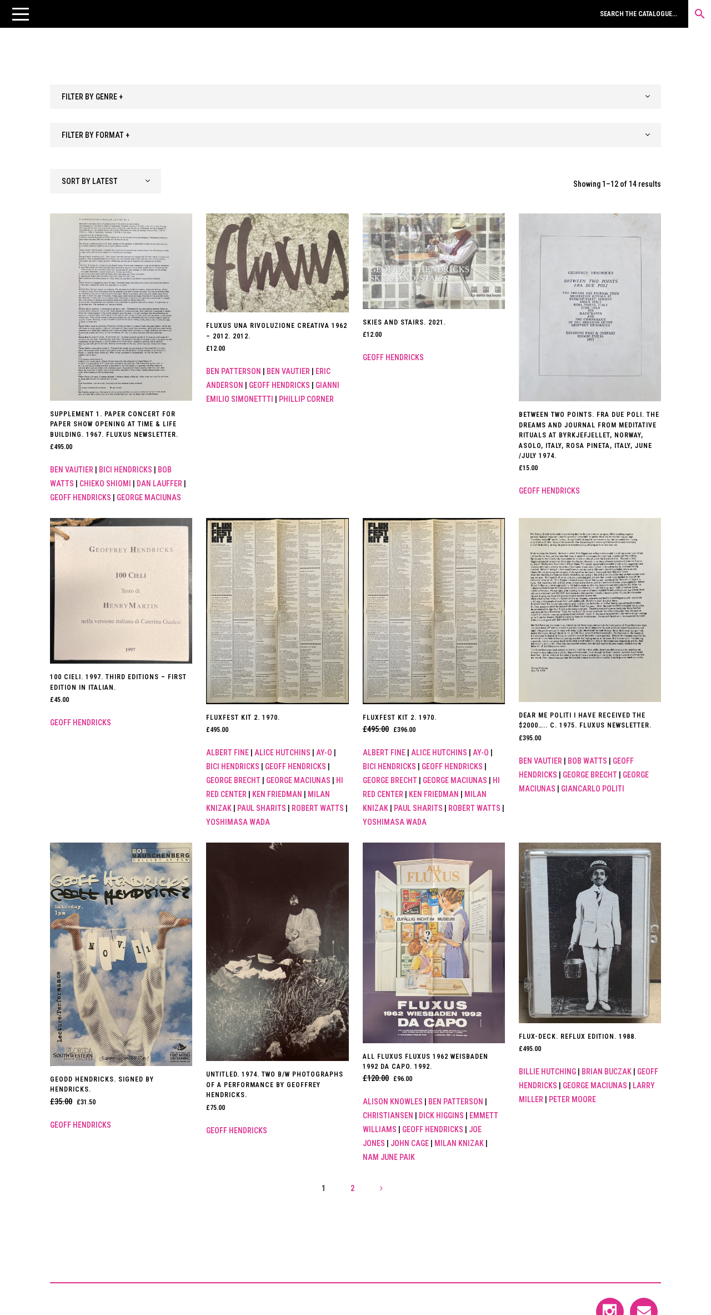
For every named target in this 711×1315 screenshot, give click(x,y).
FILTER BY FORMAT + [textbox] (95, 135)
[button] (20, 14)
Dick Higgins (441, 1115)
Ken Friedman (277, 794)
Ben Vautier (71, 469)
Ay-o (324, 752)
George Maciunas (149, 497)
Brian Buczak (607, 1071)
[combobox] (355, 96)
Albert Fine (227, 752)
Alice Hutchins (282, 752)
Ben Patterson (233, 371)
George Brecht (233, 780)
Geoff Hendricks (80, 497)
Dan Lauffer (159, 483)
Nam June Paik (389, 1157)
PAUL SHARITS (261, 808)
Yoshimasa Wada (238, 822)
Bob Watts (587, 760)
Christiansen (388, 1115)
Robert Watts (318, 808)
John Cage (409, 1143)
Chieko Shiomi (105, 483)
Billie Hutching (547, 1071)
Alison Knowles (393, 1101)
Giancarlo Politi (592, 788)
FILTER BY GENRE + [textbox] (92, 96)
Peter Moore (572, 1099)
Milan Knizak (459, 1143)
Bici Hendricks (125, 469)
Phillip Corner (306, 399)
